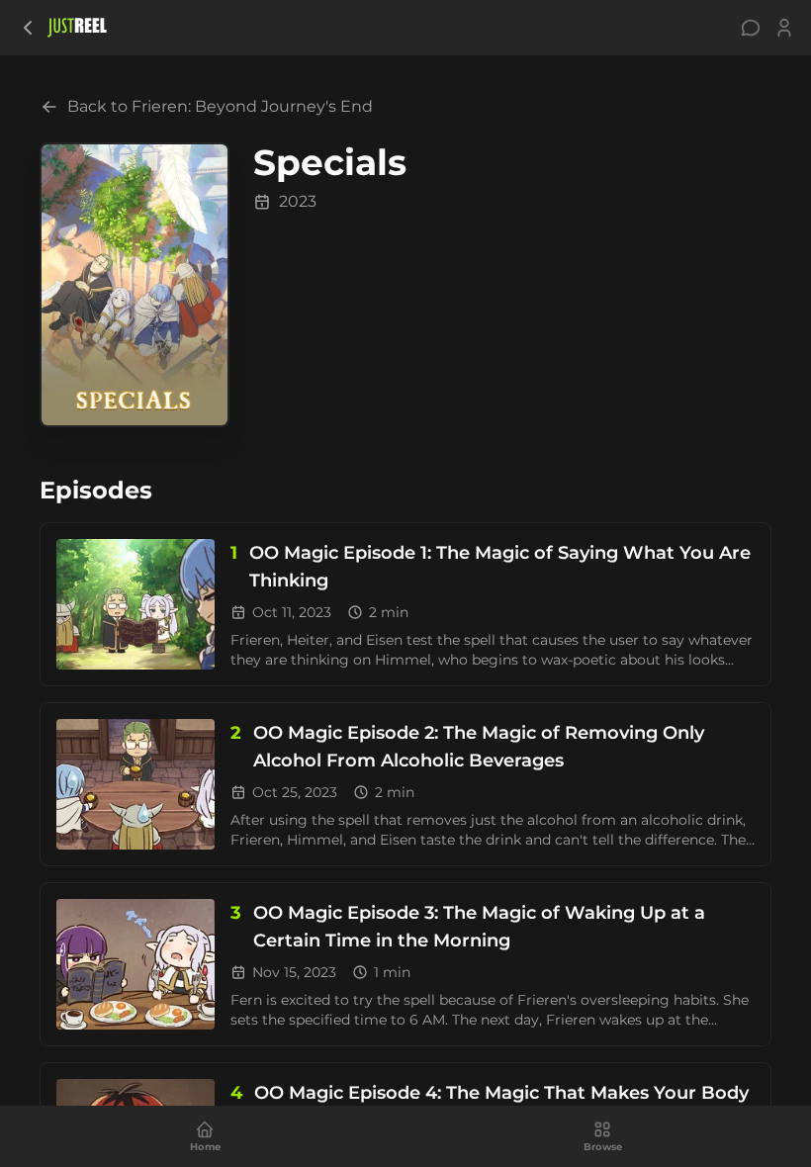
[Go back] (28, 28)
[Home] (77, 28)
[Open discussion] (751, 28)
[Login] (784, 28)
